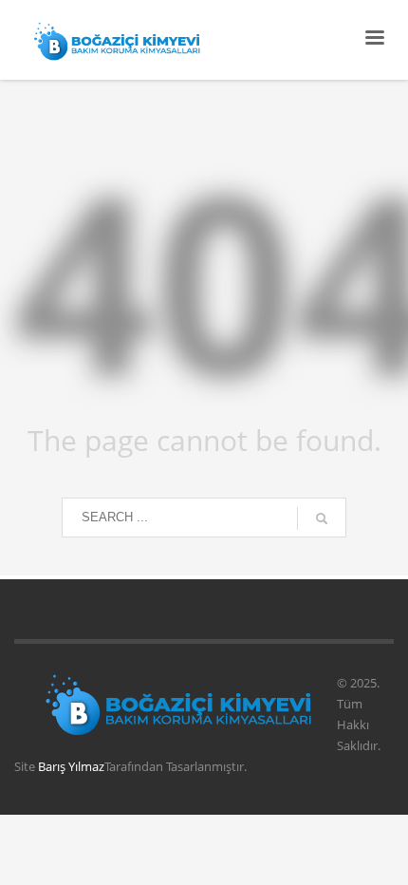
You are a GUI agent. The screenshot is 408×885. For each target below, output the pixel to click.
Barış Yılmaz (71, 766)
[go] (321, 518)
